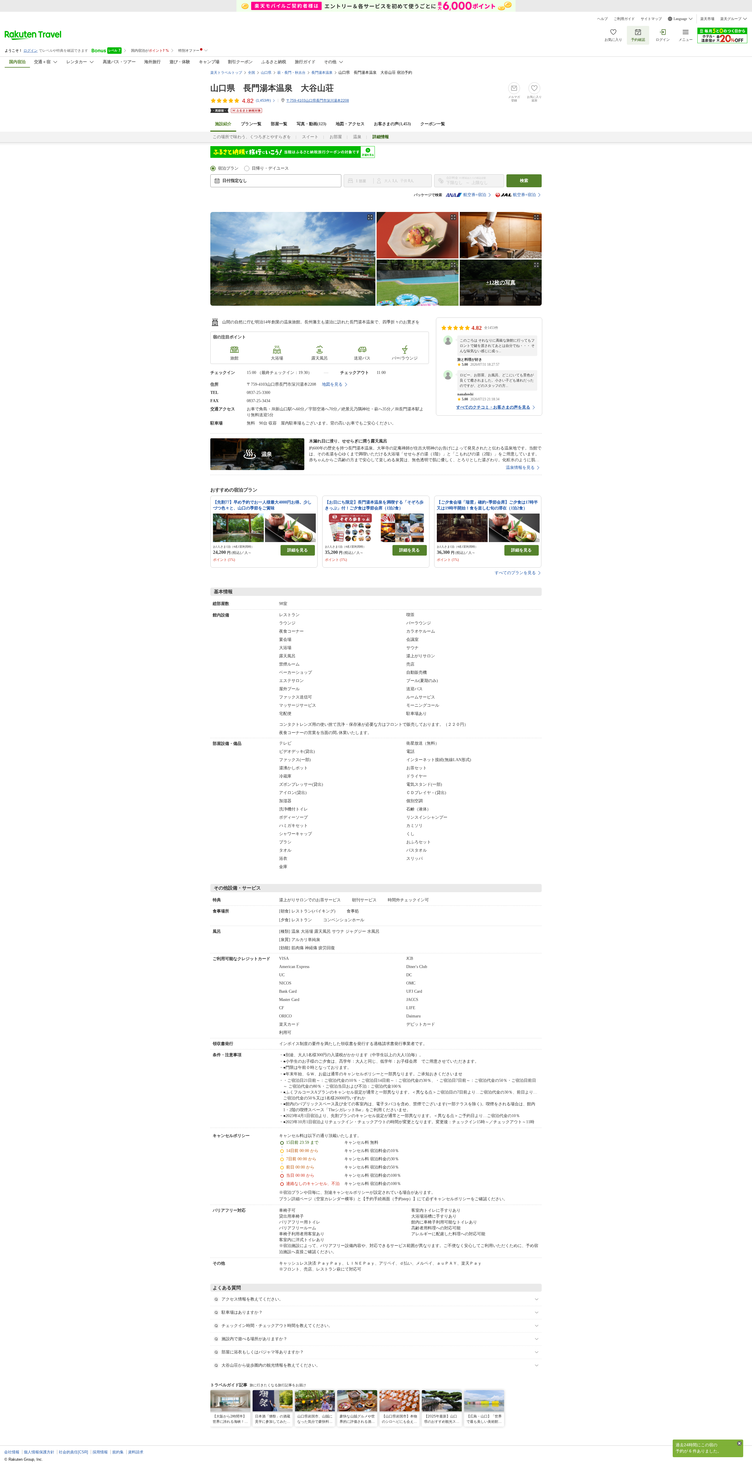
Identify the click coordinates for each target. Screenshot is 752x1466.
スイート (310, 137)
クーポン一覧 (432, 124)
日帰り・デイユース (270, 168)
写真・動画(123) (311, 124)
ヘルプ (602, 19)
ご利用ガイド (624, 19)
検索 (524, 180)
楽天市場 (707, 19)
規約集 (118, 1452)
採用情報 (100, 1452)
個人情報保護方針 (39, 1452)
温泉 (357, 137)
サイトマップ (651, 19)
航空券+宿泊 (474, 195)
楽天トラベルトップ (226, 73)
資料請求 (135, 1452)
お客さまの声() (392, 124)
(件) (263, 100)
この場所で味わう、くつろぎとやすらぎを (252, 137)
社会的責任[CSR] (73, 1452)
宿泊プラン (228, 168)
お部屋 (336, 137)
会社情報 (11, 1452)
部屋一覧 (279, 124)
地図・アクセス (350, 124)
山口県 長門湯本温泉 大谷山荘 (272, 88)
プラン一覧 (251, 124)
